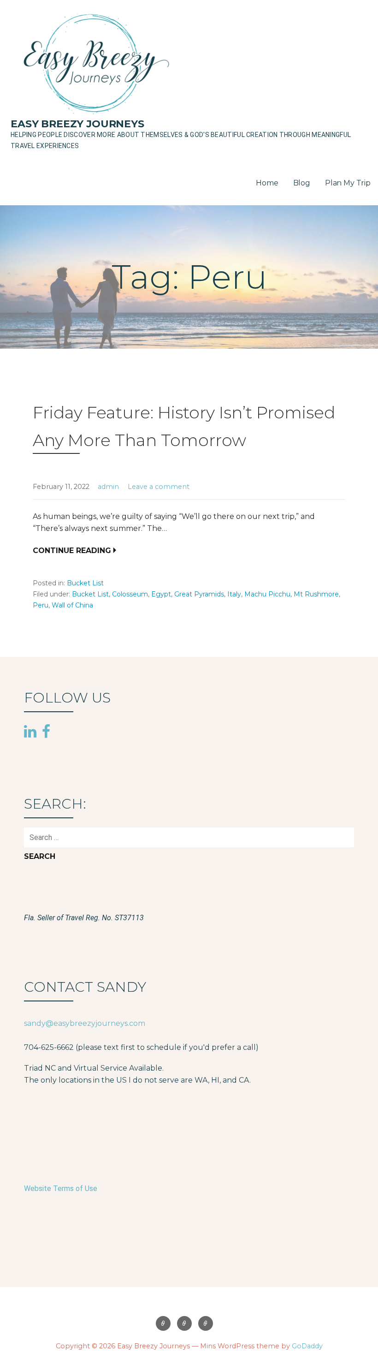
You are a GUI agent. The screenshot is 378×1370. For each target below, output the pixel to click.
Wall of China (72, 605)
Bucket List (85, 583)
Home (267, 183)
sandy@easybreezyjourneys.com (84, 1023)
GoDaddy (307, 1346)
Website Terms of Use (60, 1188)
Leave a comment (158, 486)
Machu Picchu (267, 594)
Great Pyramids (199, 594)
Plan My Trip (348, 183)
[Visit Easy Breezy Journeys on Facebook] (46, 730)
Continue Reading (72, 550)
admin (108, 486)
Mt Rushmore (316, 594)
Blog (301, 183)
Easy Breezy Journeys (77, 124)
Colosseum (130, 594)
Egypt (161, 594)
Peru (40, 605)
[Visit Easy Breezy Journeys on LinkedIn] (30, 732)
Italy (234, 594)
